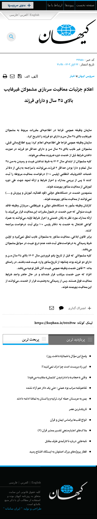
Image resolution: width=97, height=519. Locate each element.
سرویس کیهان (86, 76)
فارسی (13, 14)
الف (27, 76)
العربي (24, 14)
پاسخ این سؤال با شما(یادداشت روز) (67, 356)
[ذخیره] (20, 76)
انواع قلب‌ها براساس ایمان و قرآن (68, 420)
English (34, 14)
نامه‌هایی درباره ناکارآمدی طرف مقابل (66, 441)
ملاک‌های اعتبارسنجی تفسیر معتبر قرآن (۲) (62, 430)
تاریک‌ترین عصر (78, 409)
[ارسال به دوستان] (12, 76)
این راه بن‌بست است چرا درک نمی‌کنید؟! (64, 366)
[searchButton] (11, 36)
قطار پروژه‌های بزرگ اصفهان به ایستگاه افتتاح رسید (58, 451)
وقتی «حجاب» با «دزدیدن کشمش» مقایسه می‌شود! (57, 377)
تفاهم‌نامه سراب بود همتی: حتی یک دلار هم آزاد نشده (56, 388)
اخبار (72, 76)
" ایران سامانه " (12, 508)
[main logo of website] (61, 31)
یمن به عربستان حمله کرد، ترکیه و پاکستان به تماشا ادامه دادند (52, 398)
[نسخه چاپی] (5, 76)
